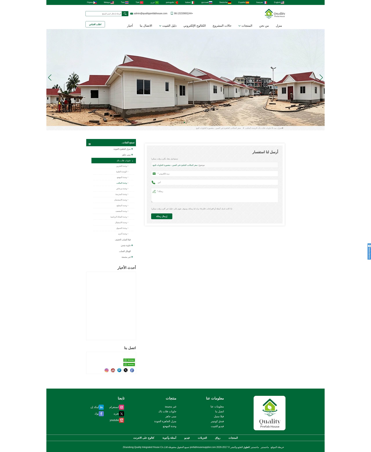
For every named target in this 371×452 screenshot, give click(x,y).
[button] (189, 122)
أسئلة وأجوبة (169, 437)
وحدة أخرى (122, 234)
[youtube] (113, 370)
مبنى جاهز (126, 155)
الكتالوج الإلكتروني (194, 25)
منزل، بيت (277, 128)
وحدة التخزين (121, 166)
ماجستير (265, 447)
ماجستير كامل (252, 447)
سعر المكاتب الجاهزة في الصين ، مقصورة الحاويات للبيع (175, 165)
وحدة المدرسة (121, 194)
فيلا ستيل (219, 416)
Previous (87, 301)
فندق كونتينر (217, 421)
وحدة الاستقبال (121, 222)
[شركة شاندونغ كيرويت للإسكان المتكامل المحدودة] (269, 413)
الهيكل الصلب (125, 251)
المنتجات (246, 25)
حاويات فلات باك (264, 128)
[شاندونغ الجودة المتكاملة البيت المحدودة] (275, 13)
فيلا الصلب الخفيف (123, 239)
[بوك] (132, 370)
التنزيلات (202, 437)
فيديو (187, 437)
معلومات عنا (217, 406)
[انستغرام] (106, 370)
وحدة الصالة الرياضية (118, 217)
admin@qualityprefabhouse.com (150, 13)
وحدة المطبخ (122, 205)
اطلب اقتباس (95, 24)
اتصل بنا (219, 411)
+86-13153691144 (183, 13)
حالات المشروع (222, 25)
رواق (217, 437)
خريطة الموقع (277, 447)
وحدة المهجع (122, 177)
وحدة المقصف (121, 211)
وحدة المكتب (250, 128)
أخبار (130, 25)
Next (134, 301)
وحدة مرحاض (121, 188)
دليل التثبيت (169, 25)
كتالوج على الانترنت (143, 437)
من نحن (264, 25)
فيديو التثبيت (217, 426)
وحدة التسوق (121, 228)
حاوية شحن (126, 245)
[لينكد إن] (119, 370)
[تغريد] (125, 370)
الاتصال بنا (146, 25)
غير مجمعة (126, 257)
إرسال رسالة (161, 216)
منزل (279, 25)
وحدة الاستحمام (120, 200)
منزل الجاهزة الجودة (122, 149)
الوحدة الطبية (121, 172)
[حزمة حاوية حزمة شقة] (185, 77)
